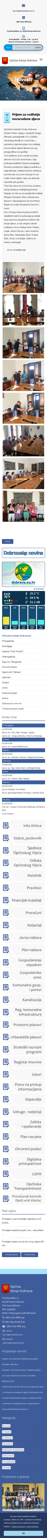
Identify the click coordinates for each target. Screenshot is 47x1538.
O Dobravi (7, 1438)
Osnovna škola (9, 667)
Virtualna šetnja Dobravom (16, 635)
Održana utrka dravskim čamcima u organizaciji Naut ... (23, 1387)
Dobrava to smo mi (11, 703)
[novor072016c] (23, 327)
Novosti (6, 1425)
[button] (25, 1527)
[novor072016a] (23, 262)
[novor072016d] (23, 360)
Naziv (8, 47)
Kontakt (6, 1467)
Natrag (7, 541)
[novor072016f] (23, 425)
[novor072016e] (23, 393)
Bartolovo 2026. (8, 1381)
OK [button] (23, 1533)
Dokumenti (8, 1455)
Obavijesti (7, 1444)
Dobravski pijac (9, 693)
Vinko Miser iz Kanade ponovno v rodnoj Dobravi (20, 1404)
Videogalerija (8, 656)
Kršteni (5, 682)
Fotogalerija (8, 641)
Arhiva (5, 698)
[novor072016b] (23, 295)
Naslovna (17, 87)
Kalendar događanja (13, 1450)
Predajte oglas (29, 1255)
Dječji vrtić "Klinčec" (11, 672)
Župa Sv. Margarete (12, 662)
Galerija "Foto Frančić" (13, 651)
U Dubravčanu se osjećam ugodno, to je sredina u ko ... (23, 1392)
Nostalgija (7, 646)
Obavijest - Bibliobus (10, 1364)
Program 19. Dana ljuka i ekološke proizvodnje (20, 1359)
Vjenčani (6, 677)
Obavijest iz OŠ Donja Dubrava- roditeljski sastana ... (22, 1370)
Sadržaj (38, 47)
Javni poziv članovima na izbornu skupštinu (19, 1376)
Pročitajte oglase (11, 1255)
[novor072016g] (23, 458)
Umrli (4, 687)
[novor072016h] (23, 491)
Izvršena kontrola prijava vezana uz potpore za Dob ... (22, 1398)
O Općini (6, 1432)
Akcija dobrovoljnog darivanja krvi (15, 1409)
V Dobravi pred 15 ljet (13, 708)
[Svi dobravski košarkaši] (23, 1497)
